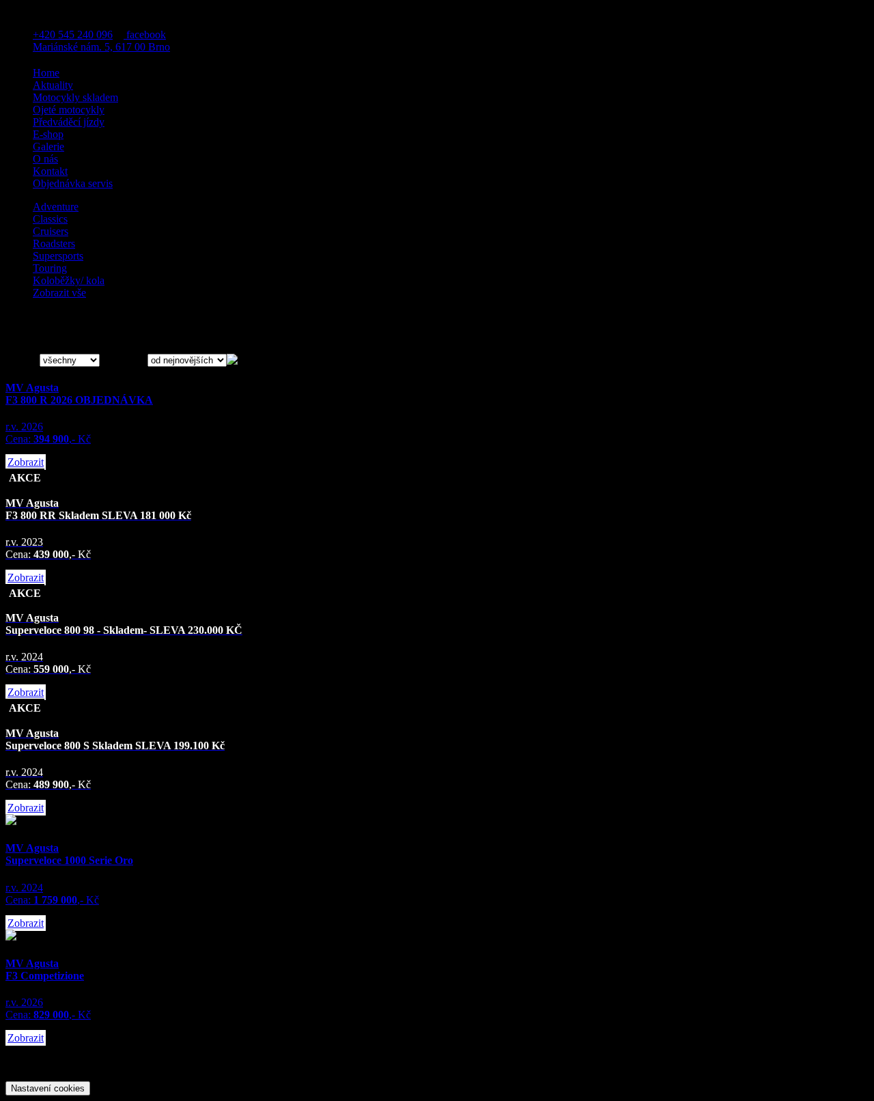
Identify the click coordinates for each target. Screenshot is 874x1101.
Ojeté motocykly (68, 109)
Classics (50, 219)
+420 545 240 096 (73, 34)
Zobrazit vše (59, 292)
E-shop (48, 134)
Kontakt (50, 171)
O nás (45, 159)
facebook (145, 34)
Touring (50, 268)
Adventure (56, 206)
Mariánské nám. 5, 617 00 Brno (101, 47)
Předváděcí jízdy (68, 122)
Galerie (48, 146)
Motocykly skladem (75, 97)
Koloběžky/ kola (68, 280)
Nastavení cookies (48, 1088)
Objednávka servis (73, 183)
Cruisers (50, 231)
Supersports (58, 256)
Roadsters (54, 243)
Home (46, 73)
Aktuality (53, 85)
